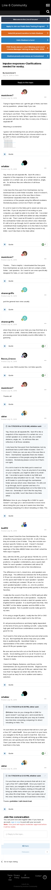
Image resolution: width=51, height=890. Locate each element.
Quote (11, 154)
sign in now (15, 822)
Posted (9, 98)
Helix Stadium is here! (25, 40)
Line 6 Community (14, 5)
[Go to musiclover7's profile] (24, 91)
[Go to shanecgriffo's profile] (24, 289)
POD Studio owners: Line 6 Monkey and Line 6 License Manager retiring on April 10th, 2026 (26, 48)
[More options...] (45, 97)
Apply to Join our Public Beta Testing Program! (25, 26)
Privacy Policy (17, 876)
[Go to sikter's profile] (24, 412)
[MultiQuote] (4, 154)
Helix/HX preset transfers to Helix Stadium (25, 33)
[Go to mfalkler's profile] (24, 162)
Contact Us (39, 876)
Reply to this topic (25, 82)
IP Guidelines (25, 876)
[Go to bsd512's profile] (24, 524)
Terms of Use (10, 877)
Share (26, 846)
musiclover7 (10, 73)
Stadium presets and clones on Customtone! (25, 56)
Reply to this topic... (16, 834)
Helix (17, 75)
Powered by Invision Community (25, 886)
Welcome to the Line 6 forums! (25, 19)
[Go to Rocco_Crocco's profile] (24, 355)
